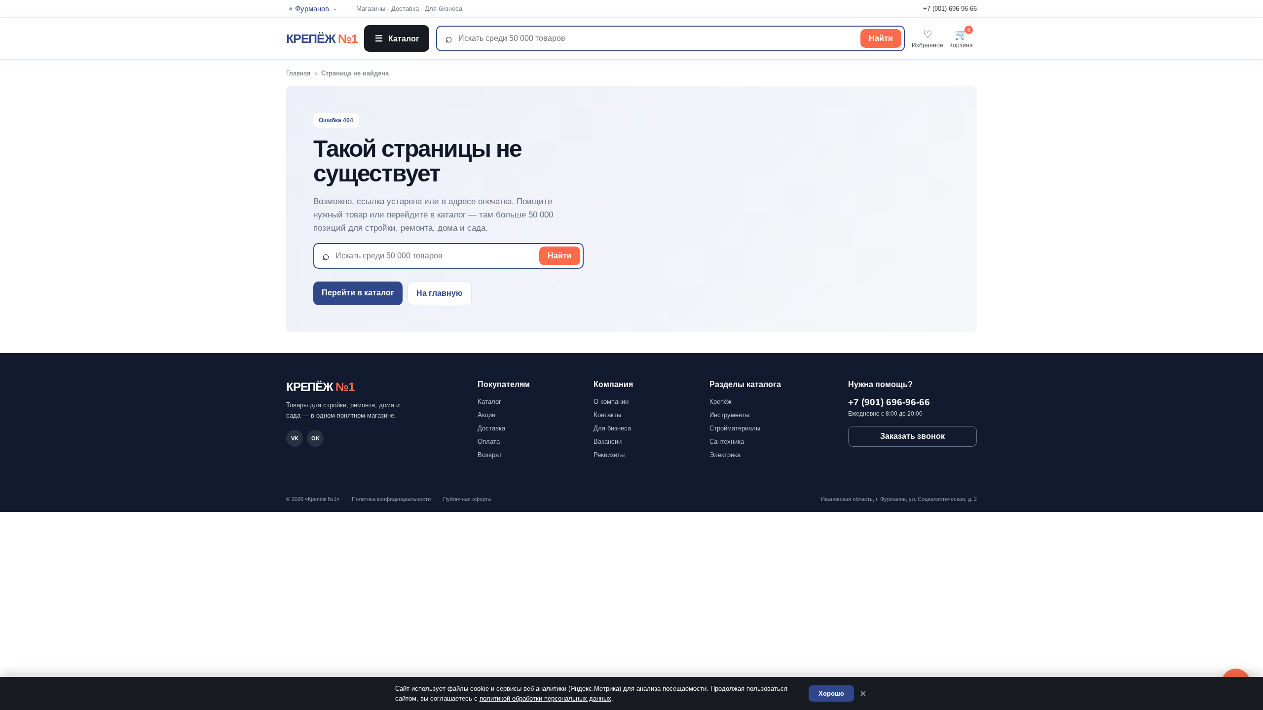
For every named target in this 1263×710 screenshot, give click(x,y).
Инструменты (729, 415)
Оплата (489, 441)
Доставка (405, 8)
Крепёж (720, 401)
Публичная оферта (467, 499)
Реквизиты (609, 455)
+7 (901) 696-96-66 (950, 8)
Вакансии (608, 441)
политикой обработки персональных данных (545, 698)
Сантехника (726, 441)
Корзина (961, 39)
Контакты (607, 415)
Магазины (370, 8)
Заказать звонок (912, 436)
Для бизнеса (443, 8)
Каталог (397, 38)
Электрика (725, 455)
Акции (486, 415)
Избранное (927, 39)
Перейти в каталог (358, 292)
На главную (439, 293)
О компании (611, 401)
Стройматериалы (734, 428)
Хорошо (831, 693)
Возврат (490, 455)
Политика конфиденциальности (391, 499)
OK (315, 438)
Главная (298, 73)
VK (294, 438)
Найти (881, 38)
